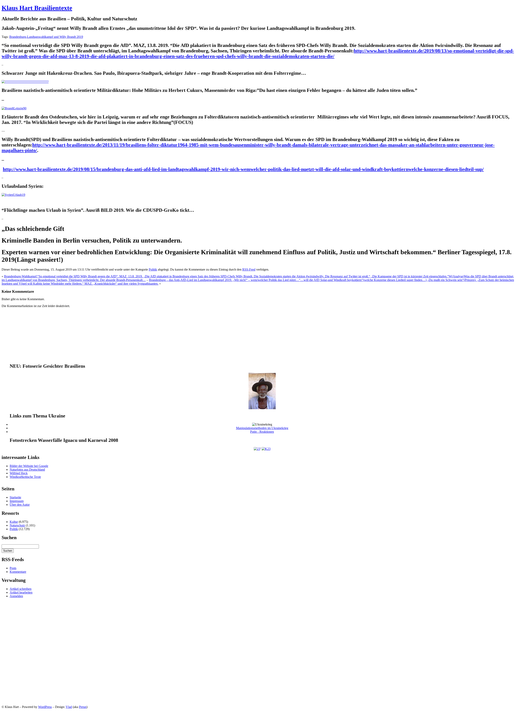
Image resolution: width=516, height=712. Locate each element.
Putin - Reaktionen (262, 431)
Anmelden (16, 596)
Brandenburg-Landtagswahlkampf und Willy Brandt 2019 (46, 36)
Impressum (17, 501)
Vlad (69, 707)
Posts (13, 568)
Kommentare (18, 571)
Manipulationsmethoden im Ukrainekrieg (262, 428)
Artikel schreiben (20, 589)
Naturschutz (17, 525)
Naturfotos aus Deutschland (27, 469)
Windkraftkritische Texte (25, 476)
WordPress (45, 707)
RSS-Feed (248, 269)
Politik (153, 269)
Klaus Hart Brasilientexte (37, 7)
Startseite (15, 497)
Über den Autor (20, 504)
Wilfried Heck (19, 473)
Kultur (14, 521)
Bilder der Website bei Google (29, 466)
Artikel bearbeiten (21, 592)
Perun (82, 707)
